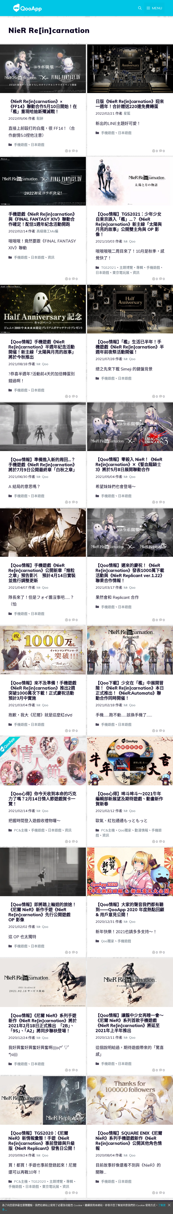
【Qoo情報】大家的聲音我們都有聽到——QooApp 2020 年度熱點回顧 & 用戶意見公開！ (130, 909)
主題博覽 (126, 267)
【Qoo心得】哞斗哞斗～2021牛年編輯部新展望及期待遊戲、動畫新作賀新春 (129, 799)
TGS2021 (108, 267)
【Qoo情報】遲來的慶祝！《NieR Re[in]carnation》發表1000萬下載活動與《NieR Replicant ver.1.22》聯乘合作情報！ (130, 573)
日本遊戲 (37, 145)
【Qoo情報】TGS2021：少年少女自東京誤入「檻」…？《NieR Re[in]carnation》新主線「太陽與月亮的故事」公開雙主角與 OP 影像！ (129, 224)
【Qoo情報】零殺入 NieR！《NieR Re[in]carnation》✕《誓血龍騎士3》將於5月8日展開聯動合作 (129, 464)
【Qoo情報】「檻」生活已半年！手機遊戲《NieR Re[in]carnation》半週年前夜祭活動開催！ (130, 347)
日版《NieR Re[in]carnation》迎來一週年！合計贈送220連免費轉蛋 (130, 104)
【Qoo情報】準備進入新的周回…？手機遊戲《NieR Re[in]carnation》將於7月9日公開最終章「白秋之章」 (42, 464)
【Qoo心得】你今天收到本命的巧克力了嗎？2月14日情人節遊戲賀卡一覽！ (42, 799)
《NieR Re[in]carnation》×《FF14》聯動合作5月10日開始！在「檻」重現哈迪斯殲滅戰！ (42, 106)
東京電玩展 (120, 272)
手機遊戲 (20, 145)
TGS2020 (38, 1181)
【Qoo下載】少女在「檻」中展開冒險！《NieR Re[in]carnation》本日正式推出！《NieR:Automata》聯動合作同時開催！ (130, 690)
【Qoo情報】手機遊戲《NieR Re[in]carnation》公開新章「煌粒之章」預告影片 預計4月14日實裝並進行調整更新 (42, 573)
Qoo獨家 (124, 830)
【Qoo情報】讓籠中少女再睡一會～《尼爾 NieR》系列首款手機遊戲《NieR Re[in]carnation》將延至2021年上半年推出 (130, 1023)
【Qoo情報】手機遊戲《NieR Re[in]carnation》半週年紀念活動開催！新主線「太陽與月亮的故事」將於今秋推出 (42, 349)
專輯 (139, 267)
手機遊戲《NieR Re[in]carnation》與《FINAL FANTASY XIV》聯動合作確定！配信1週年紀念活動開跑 (42, 219)
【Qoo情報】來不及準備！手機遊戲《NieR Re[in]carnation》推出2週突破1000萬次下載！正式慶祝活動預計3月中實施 (42, 690)
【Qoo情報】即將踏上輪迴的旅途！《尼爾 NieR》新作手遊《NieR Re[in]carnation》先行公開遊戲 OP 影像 (42, 912)
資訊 (51, 257)
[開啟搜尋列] (140, 8)
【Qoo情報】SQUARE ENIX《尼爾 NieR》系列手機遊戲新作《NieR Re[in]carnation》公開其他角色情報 (129, 1140)
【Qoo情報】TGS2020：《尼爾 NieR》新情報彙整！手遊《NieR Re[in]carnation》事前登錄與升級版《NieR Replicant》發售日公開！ (42, 1140)
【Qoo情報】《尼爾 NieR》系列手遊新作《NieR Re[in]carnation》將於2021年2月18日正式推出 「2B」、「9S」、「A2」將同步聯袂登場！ (42, 1023)
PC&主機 (21, 830)
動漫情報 (141, 830)
